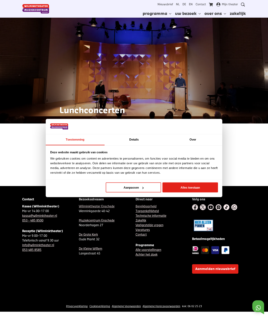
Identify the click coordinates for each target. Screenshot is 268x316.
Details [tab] (134, 139)
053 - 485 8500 (32, 220)
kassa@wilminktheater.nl (39, 215)
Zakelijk (141, 220)
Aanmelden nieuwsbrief (215, 269)
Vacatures (143, 230)
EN (191, 4)
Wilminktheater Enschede (97, 206)
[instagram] (219, 207)
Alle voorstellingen (148, 250)
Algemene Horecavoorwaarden (161, 306)
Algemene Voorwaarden (126, 306)
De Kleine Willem (90, 248)
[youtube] (211, 207)
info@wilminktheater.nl (38, 245)
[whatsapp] (234, 207)
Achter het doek (147, 254)
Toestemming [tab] (75, 139)
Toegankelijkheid (147, 211)
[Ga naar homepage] (35, 9)
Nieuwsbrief (165, 4)
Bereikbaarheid (146, 206)
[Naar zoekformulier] (243, 4)
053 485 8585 (31, 250)
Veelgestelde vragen (149, 225)
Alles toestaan (190, 187)
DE (184, 4)
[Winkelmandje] (211, 4)
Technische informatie (151, 215)
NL (178, 4)
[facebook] (195, 207)
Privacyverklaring (77, 306)
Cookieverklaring (99, 306)
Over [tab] (193, 139)
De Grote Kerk (88, 234)
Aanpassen (131, 187)
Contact (201, 4)
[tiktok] (226, 207)
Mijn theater (230, 4)
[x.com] (203, 207)
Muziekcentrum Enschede (97, 220)
